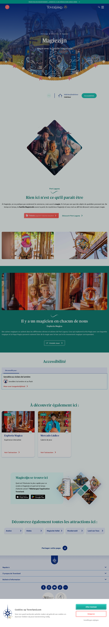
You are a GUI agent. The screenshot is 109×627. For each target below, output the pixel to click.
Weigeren (91, 614)
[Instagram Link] (49, 587)
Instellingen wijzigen (91, 620)
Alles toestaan (91, 607)
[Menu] (102, 7)
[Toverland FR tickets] (7, 7)
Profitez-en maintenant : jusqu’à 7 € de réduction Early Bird (53, 2)
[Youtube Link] (54, 587)
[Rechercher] (99, 7)
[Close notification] (79, 2)
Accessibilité (89, 95)
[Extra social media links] (65, 587)
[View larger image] (28, 245)
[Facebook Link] (43, 587)
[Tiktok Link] (60, 587)
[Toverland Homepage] (54, 7)
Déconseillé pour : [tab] (11, 370)
